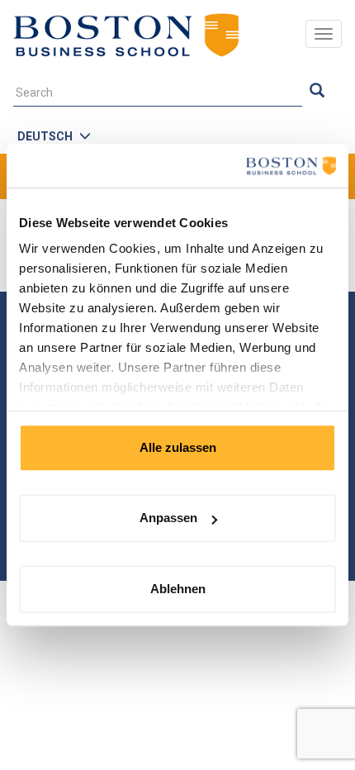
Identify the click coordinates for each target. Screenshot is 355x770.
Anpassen (168, 518)
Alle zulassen (178, 447)
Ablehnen (178, 589)
